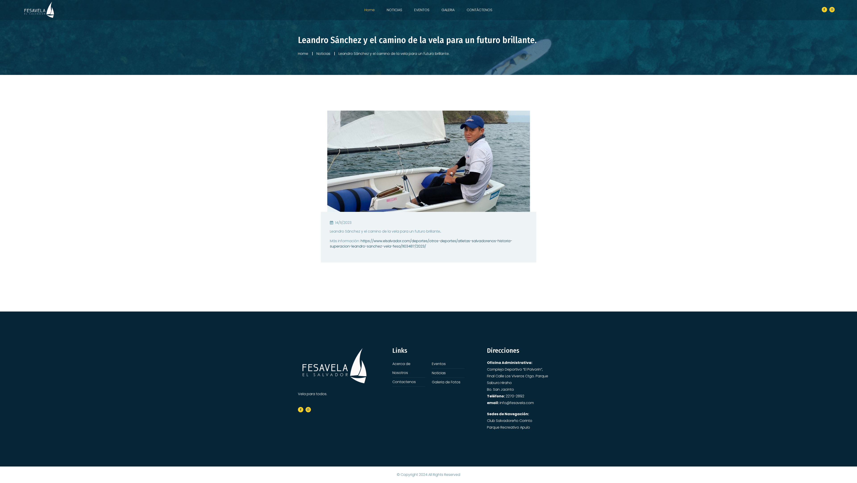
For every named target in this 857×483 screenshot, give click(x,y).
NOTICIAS (394, 9)
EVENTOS (421, 9)
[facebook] (824, 9)
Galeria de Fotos (446, 382)
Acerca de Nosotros (401, 368)
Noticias (323, 53)
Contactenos (404, 381)
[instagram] (832, 9)
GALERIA (448, 9)
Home (369, 9)
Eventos (439, 363)
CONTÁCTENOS (479, 9)
